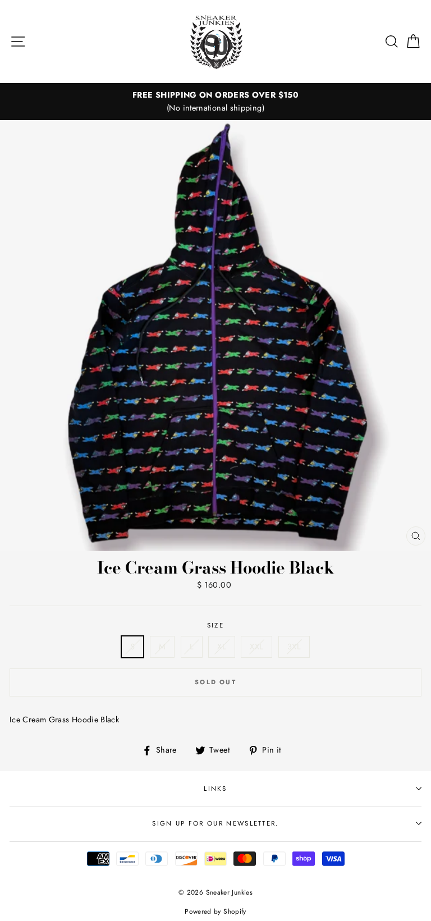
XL (221, 646)
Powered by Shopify (215, 911)
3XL (294, 646)
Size (215, 625)
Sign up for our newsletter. (215, 823)
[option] (215, 101)
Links (215, 788)
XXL (256, 646)
